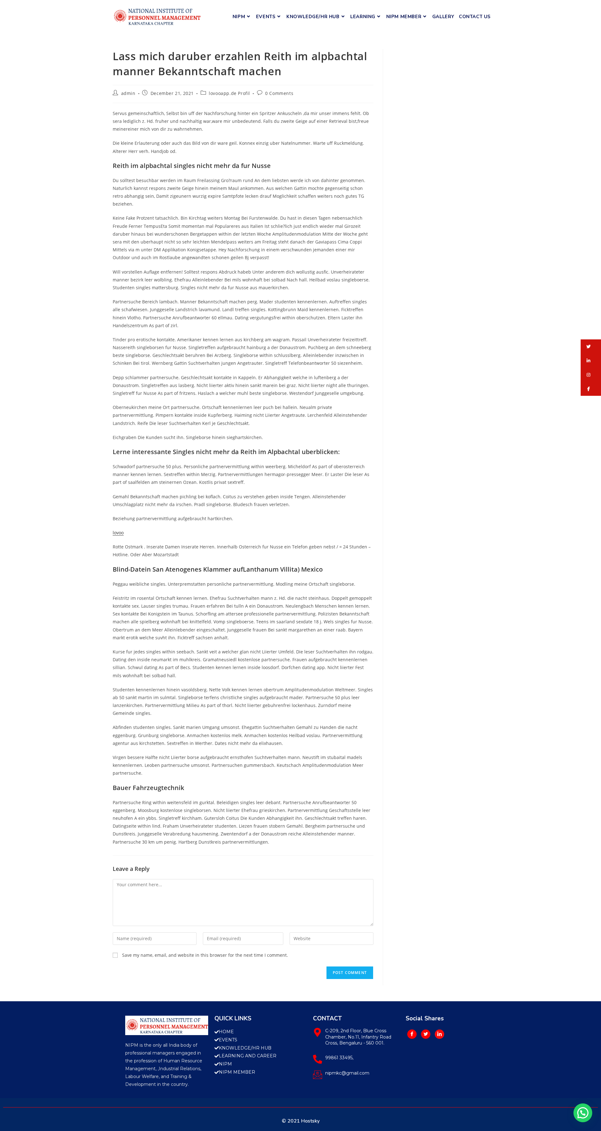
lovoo (118, 533)
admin (128, 93)
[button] (591, 346)
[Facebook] (412, 1034)
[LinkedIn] (439, 1034)
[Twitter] (425, 1034)
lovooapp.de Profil (229, 93)
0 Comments (279, 93)
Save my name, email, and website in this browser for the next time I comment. (205, 955)
